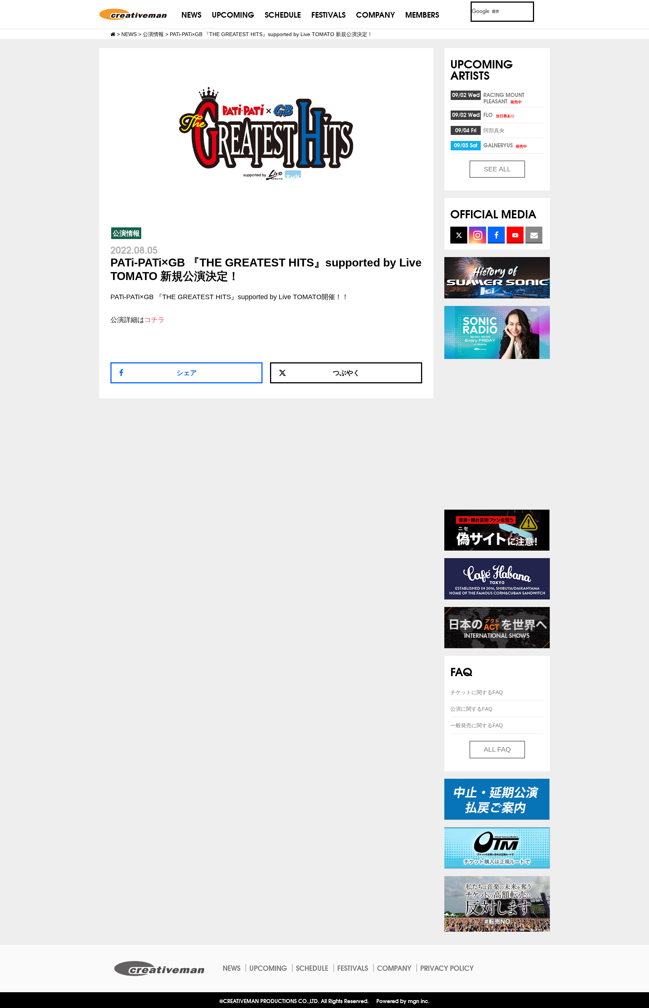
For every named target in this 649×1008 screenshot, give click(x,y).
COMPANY (375, 14)
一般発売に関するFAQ (476, 725)
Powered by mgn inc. (403, 1000)
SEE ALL (497, 169)
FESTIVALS (328, 14)
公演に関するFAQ (471, 709)
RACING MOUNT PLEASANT (503, 98)
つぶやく (346, 373)
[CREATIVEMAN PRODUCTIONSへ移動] (112, 34)
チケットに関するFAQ (476, 692)
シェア (187, 373)
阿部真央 (493, 130)
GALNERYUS (505, 145)
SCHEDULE (283, 14)
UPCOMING (233, 14)
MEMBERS (422, 14)
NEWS (191, 14)
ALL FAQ (497, 749)
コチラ (154, 320)
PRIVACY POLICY (447, 968)
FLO (499, 114)
